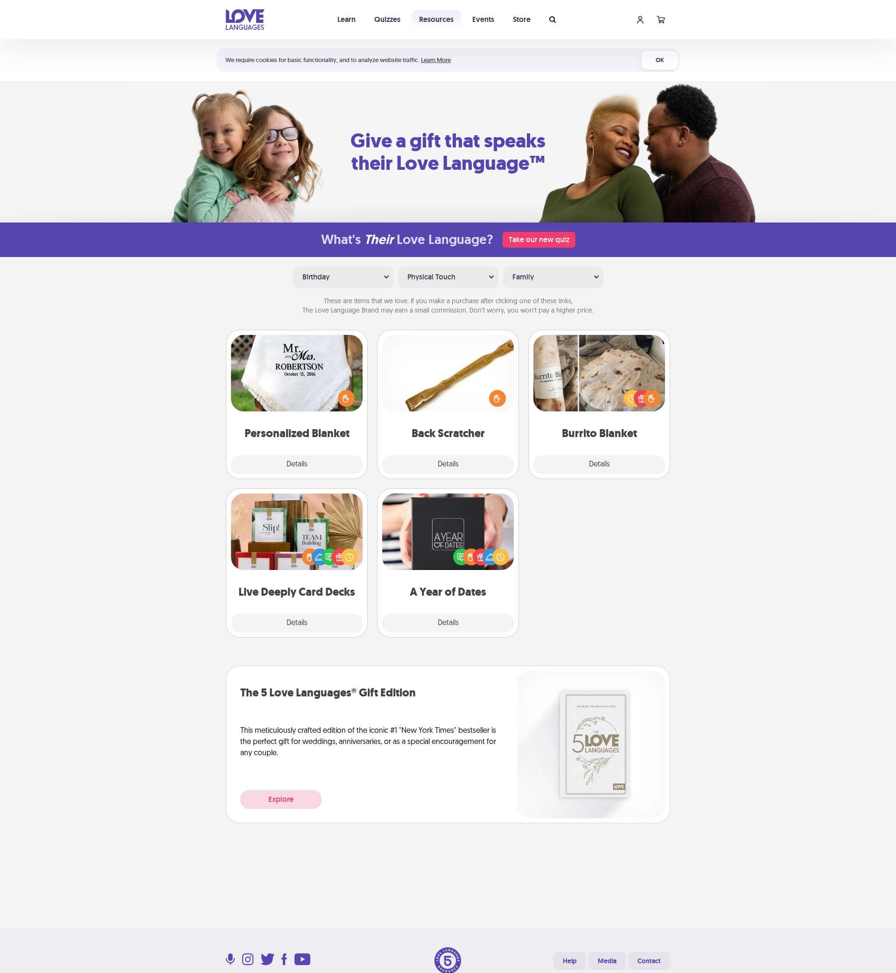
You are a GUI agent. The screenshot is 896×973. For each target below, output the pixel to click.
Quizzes (387, 19)
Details (297, 464)
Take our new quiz (539, 239)
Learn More (436, 60)
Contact (649, 961)
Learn (346, 19)
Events (483, 19)
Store (522, 19)
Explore (281, 799)
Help (570, 961)
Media (607, 961)
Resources (436, 19)
